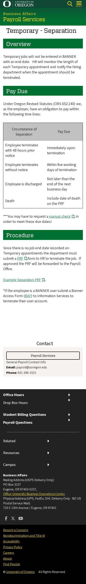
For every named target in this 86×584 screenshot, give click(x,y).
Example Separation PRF (22, 280)
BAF (28, 296)
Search (69, 3)
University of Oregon (20, 572)
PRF (20, 258)
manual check (60, 216)
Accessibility (11, 541)
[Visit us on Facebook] (6, 519)
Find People (11, 564)
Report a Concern (15, 530)
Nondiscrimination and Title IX (24, 535)
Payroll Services (43, 355)
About (7, 558)
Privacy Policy (12, 547)
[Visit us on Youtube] (21, 519)
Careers (8, 553)
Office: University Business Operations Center (34, 494)
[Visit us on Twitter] (13, 519)
